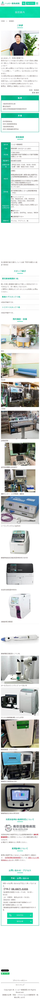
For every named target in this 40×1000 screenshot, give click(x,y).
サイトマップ (20, 985)
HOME (3, 21)
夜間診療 (20, 921)
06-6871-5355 (16, 160)
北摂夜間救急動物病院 (13, 857)
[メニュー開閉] (37, 3)
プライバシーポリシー (20, 980)
